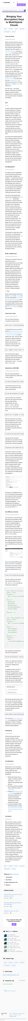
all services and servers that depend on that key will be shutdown (15, 809)
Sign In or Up (21, 4)
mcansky (9, 942)
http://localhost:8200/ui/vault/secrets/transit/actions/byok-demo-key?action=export (14, 333)
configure (18, 84)
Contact (11, 1015)
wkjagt (8, 935)
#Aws (11, 931)
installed (11, 296)
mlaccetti (21, 10)
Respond (8, 885)
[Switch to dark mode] (17, 2)
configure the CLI (14, 80)
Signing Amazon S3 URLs (11, 911)
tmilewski (9, 938)
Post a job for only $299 (7, 984)
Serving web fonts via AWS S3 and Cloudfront (13, 903)
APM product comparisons (19, 1013)
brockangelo (10, 946)
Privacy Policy (20, 1018)
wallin (8, 950)
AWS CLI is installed (12, 306)
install (11, 84)
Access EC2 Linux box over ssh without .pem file (13, 895)
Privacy (15, 1015)
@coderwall (4, 1013)
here (16, 507)
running (18, 296)
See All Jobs (21, 980)
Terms (19, 1015)
